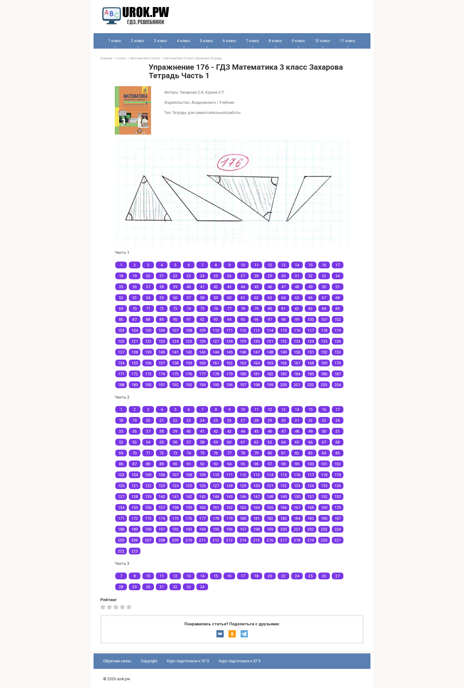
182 (270, 374)
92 (202, 319)
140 (162, 352)
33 (324, 276)
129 (243, 341)
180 (243, 374)
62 (256, 297)
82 (297, 308)
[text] (129, 607)
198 (256, 385)
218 (297, 540)
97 (270, 319)
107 (175, 330)
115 (283, 330)
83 (310, 308)
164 (256, 363)
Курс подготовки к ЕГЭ (240, 661)
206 (134, 540)
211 (202, 540)
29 (270, 276)
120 (121, 341)
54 (148, 297)
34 (337, 276)
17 (337, 265)
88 (148, 319)
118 (324, 330)
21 (162, 276)
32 (310, 276)
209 (175, 540)
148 (270, 352)
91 (189, 319)
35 (121, 287)
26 (229, 276)
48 (297, 287)
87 (134, 319)
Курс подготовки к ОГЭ (188, 661)
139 (148, 352)
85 (337, 308)
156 (148, 363)
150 (297, 352)
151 (310, 352)
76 (216, 308)
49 (310, 287)
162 (229, 363)
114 (270, 330)
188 (121, 385)
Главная (106, 58)
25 (216, 276)
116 (297, 330)
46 (270, 287)
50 (324, 287)
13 (283, 265)
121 (134, 341)
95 (243, 319)
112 (243, 330)
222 (121, 551)
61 (243, 297)
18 (121, 276)
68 (337, 297)
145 (229, 352)
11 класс (347, 40)
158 (175, 363)
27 (243, 276)
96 (256, 319)
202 (310, 385)
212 (216, 540)
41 (202, 287)
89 (162, 319)
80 (270, 308)
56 (175, 297)
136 (337, 341)
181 (256, 374)
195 (216, 385)
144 (216, 352)
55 (162, 297)
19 (134, 276)
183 (283, 374)
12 (270, 265)
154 (121, 363)
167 (297, 363)
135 (324, 341)
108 (189, 330)
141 (175, 352)
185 (310, 374)
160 (202, 363)
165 (270, 363)
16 (324, 265)
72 (162, 308)
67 (324, 297)
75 (202, 308)
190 (148, 385)
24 (202, 276)
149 (283, 352)
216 (270, 540)
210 (189, 540)
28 (256, 276)
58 (202, 297)
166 (283, 363)
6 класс (229, 40)
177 (202, 374)
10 (243, 265)
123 (162, 341)
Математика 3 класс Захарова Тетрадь (193, 58)
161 (216, 363)
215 (256, 540)
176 (189, 374)
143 (202, 352)
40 (189, 287)
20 (148, 276)
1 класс (114, 40)
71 (148, 308)
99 (297, 319)
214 (243, 540)
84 (324, 308)
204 (337, 385)
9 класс (298, 40)
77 (229, 308)
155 (134, 363)
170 (337, 363)
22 (175, 276)
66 (310, 297)
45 (256, 287)
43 (229, 287)
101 (324, 319)
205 (121, 540)
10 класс (322, 40)
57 (189, 297)
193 (189, 385)
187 (337, 374)
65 (297, 297)
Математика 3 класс (145, 58)
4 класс (183, 40)
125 (189, 341)
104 (134, 330)
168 (310, 363)
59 (216, 297)
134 (310, 341)
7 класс (252, 40)
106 (162, 330)
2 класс (137, 40)
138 (134, 352)
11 (256, 265)
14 (297, 265)
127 (216, 341)
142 (189, 352)
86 (121, 319)
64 (283, 297)
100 (310, 319)
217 (283, 540)
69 (121, 308)
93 (216, 319)
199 (270, 385)
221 (337, 540)
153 (337, 352)
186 (324, 374)
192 (175, 385)
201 (297, 385)
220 (324, 540)
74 (189, 308)
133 (297, 341)
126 (202, 341)
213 (229, 540)
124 (175, 341)
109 (202, 330)
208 (162, 540)
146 (243, 352)
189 (134, 385)
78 (243, 308)
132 (283, 341)
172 (134, 374)
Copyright (149, 661)
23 (189, 276)
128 (229, 341)
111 (229, 330)
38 (162, 287)
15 (310, 265)
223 (134, 551)
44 (243, 287)
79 (256, 308)
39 (175, 287)
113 (256, 330)
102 (337, 319)
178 (216, 374)
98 (283, 319)
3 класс (160, 40)
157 (162, 363)
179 (229, 374)
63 (270, 297)
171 (121, 374)
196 (229, 385)
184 (297, 374)
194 (202, 385)
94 (229, 319)
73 (175, 308)
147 (256, 352)
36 (134, 287)
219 (310, 540)
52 (121, 297)
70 (134, 308)
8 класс (275, 40)
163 (243, 363)
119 (337, 330)
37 (148, 287)
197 (243, 385)
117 (310, 330)
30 (283, 276)
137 (121, 352)
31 (297, 276)
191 (162, 385)
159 (189, 363)
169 (324, 363)
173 (148, 374)
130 (256, 341)
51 (337, 287)
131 (270, 341)
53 (134, 297)
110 (216, 330)
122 (148, 341)
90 (175, 319)
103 (121, 330)
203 (324, 385)
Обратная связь (117, 661)
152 (324, 352)
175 (175, 374)
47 (283, 287)
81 (283, 308)
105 (148, 330)
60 (229, 297)
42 (216, 287)
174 (162, 374)
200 (283, 385)
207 (148, 540)
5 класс (206, 40)
